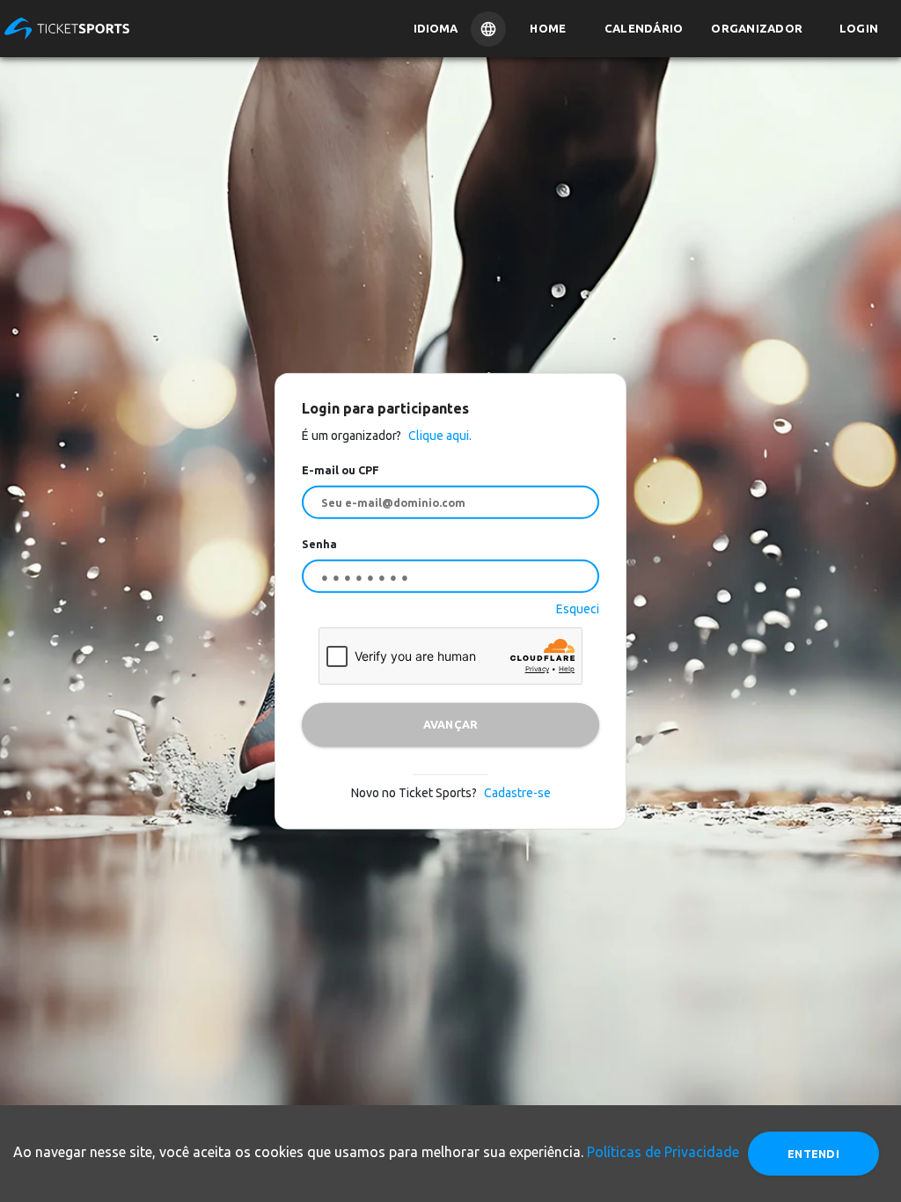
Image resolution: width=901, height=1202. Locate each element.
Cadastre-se (517, 792)
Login (858, 28)
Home (548, 28)
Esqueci (577, 608)
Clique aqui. (439, 436)
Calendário (644, 28)
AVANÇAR (451, 724)
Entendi (813, 1153)
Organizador (756, 28)
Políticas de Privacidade (663, 1152)
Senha (319, 544)
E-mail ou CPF (340, 470)
